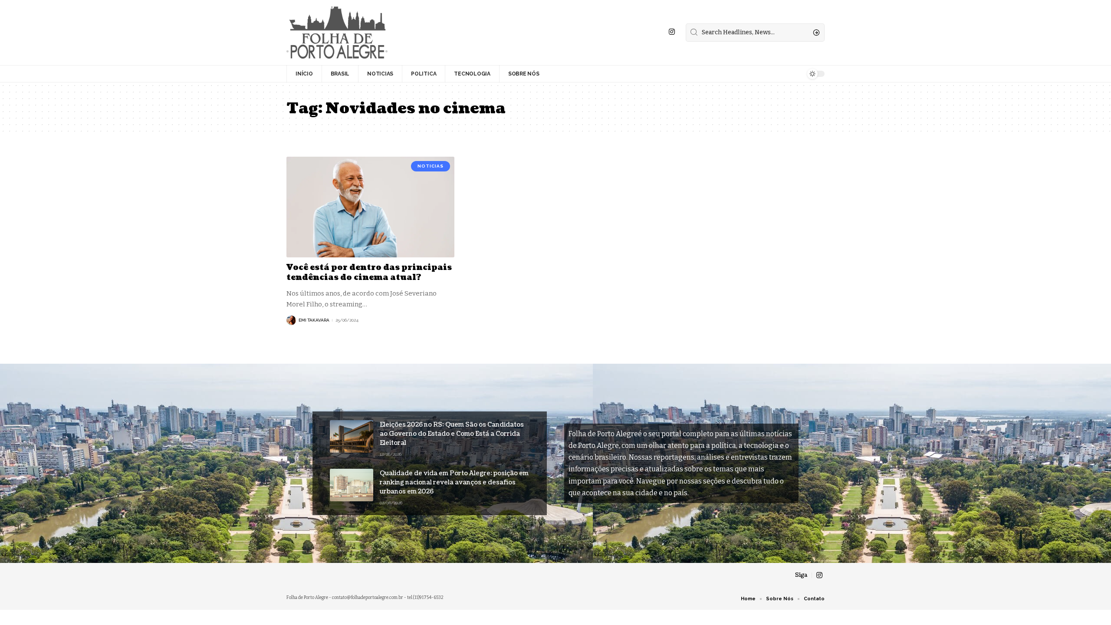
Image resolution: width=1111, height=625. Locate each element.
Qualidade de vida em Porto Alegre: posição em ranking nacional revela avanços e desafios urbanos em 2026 (454, 482)
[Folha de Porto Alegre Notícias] (337, 33)
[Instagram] (672, 32)
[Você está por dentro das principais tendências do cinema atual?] (370, 207)
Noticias (430, 166)
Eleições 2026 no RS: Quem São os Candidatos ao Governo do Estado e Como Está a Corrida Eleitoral (452, 434)
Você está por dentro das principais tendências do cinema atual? (369, 272)
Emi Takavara (314, 320)
